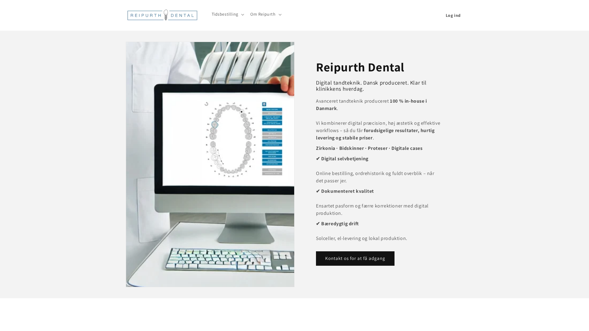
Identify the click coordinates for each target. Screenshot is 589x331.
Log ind (453, 15)
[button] (227, 14)
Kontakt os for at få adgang (355, 258)
